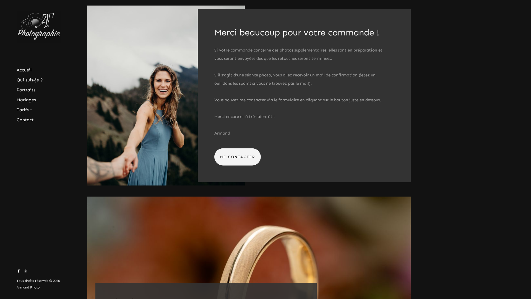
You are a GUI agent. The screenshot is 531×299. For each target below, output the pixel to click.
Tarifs (23, 109)
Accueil (24, 70)
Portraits (26, 89)
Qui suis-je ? (30, 80)
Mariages (26, 99)
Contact (25, 119)
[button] (31, 109)
